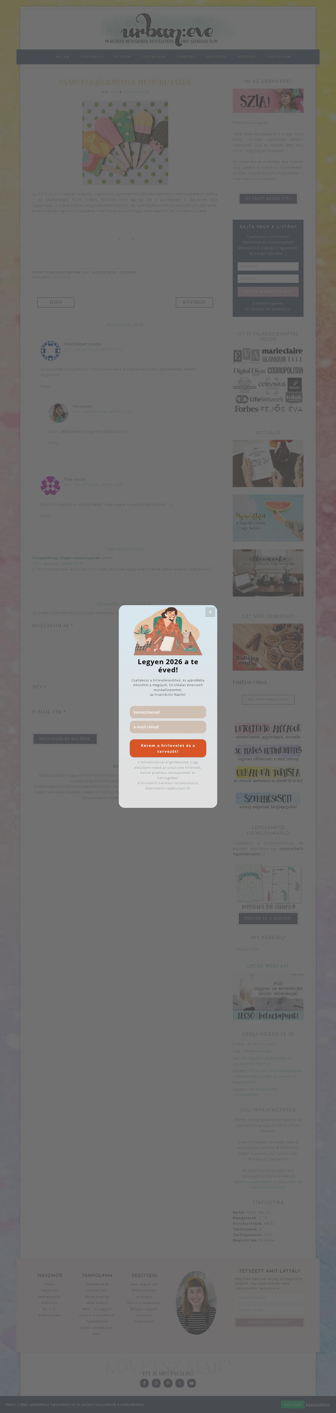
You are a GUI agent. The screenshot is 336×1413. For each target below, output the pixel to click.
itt (188, 788)
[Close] (210, 612)
